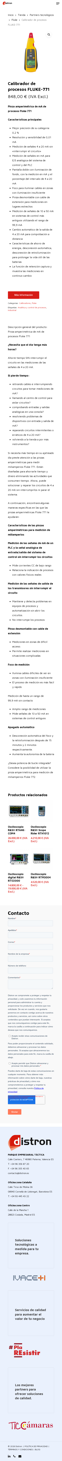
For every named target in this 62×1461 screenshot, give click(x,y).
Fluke (14, 19)
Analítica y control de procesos (32, 307)
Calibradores (25, 303)
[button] (48, 34)
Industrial (12, 310)
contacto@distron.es (18, 1173)
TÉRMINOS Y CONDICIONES (20, 1449)
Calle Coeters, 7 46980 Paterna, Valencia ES (31, 1159)
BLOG (37, 1449)
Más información (23, 295)
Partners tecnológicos (42, 15)
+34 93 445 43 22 (20, 1196)
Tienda (21, 15)
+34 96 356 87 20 (20, 1164)
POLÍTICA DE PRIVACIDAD (36, 1446)
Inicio (11, 15)
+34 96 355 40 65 (19, 1168)
